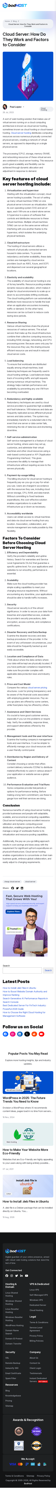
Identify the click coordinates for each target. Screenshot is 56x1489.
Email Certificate (13, 1373)
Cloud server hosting (21, 133)
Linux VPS (34, 1290)
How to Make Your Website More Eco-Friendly (25, 1151)
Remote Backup (12, 1363)
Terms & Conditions (39, 1322)
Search (6, 965)
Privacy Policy (36, 1336)
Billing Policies (36, 1341)
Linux (9, 1194)
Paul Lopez (15, 106)
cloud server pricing (37, 687)
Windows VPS (36, 1300)
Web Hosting (12, 1142)
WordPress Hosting (14, 1090)
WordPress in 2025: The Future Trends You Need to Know (24, 1099)
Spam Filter (10, 1378)
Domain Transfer (13, 1343)
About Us (34, 1358)
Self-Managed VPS (39, 1295)
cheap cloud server (12, 882)
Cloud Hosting (44, 109)
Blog (15, 21)
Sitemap (9, 1406)
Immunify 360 (11, 1368)
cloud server (30, 882)
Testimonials (36, 1373)
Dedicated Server (38, 1305)
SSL (7, 1358)
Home (7, 21)
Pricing (8, 1401)
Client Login (35, 1368)
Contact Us (35, 1363)
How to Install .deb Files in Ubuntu (19, 988)
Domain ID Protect (13, 1338)
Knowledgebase (13, 1395)
